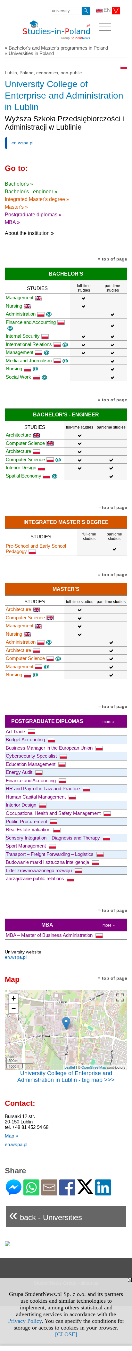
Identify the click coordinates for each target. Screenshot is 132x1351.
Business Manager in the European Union (50, 748)
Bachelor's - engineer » (31, 191)
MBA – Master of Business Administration (50, 935)
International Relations (29, 344)
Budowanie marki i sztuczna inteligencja (48, 862)
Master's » (16, 207)
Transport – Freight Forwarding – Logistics (50, 854)
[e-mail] (49, 1192)
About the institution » (29, 233)
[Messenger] (13, 1192)
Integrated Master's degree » (37, 199)
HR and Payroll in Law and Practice (43, 788)
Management (19, 297)
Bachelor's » (19, 184)
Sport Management (26, 845)
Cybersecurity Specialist (32, 756)
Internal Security (23, 336)
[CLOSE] (66, 1334)
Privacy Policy (25, 1321)
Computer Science (25, 443)
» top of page (112, 258)
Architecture (18, 435)
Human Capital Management (36, 797)
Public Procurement (27, 821)
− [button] (14, 1008)
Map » (11, 1135)
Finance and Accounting (31, 780)
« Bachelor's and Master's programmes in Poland (56, 48)
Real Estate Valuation (29, 829)
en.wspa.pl (22, 142)
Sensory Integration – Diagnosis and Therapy (53, 837)
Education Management (31, 764)
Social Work (18, 377)
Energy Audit (20, 772)
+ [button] (14, 998)
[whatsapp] (31, 1192)
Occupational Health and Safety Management (54, 813)
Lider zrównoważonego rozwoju (39, 870)
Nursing (14, 306)
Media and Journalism (29, 360)
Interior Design (21, 467)
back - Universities (45, 1214)
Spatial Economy (23, 475)
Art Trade (16, 731)
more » (109, 722)
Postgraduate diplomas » (33, 214)
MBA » (12, 222)
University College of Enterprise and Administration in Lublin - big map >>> (66, 1076)
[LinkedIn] (103, 1192)
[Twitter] (85, 1191)
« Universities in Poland (29, 53)
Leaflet (69, 1067)
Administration (21, 314)
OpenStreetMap (93, 1067)
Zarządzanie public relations (35, 878)
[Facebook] (67, 1192)
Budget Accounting (26, 739)
